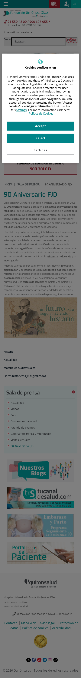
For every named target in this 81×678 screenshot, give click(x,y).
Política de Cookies (41, 113)
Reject (40, 138)
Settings (40, 150)
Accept (40, 126)
